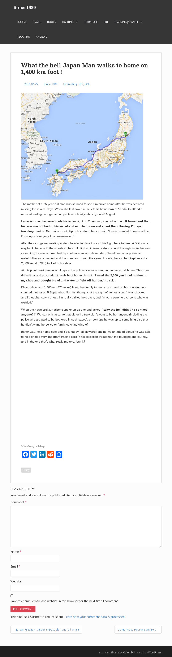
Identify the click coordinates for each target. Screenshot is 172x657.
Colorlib (128, 652)
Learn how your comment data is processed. (94, 617)
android (41, 36)
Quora (21, 22)
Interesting (70, 84)
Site (106, 22)
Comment (18, 502)
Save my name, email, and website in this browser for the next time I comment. (64, 601)
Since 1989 (25, 7)
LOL (87, 84)
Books (51, 22)
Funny (26, 470)
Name (15, 552)
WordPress (155, 652)
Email (15, 566)
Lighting (68, 22)
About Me (23, 36)
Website (15, 581)
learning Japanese (126, 22)
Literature (91, 22)
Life (81, 84)
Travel (36, 22)
